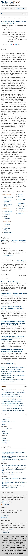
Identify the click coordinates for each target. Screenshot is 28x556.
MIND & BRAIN (4, 426)
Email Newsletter (7, 502)
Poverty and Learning (7, 225)
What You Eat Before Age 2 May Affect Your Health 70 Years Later (13, 453)
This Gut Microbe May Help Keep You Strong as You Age (14, 482)
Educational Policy (7, 229)
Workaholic (21, 197)
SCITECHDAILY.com (11, 363)
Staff (11, 536)
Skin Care (4, 443)
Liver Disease (5, 419)
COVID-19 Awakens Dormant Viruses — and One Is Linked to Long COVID (13, 486)
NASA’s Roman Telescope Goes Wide (12, 408)
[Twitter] (11, 44)
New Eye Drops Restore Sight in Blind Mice (13, 406)
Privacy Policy (5, 538)
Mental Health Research (7, 200)
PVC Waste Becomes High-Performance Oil (13, 392)
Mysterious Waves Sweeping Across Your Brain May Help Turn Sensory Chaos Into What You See (14, 469)
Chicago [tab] (23, 261)
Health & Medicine (7, 194)
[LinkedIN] (16, 44)
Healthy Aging (5, 440)
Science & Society (6, 221)
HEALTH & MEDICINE (5, 417)
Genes (4, 424)
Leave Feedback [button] (7, 530)
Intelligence (7, 214)
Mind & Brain (5, 209)
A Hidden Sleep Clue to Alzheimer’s (11, 401)
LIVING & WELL (4, 435)
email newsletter (20, 9)
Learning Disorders (7, 429)
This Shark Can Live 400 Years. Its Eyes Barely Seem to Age (14, 479)
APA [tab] (18, 261)
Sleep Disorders (8, 211)
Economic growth (22, 206)
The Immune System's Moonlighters (11, 282)
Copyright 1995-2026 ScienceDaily (11, 540)
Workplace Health (8, 197)
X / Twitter (5, 517)
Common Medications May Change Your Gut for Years (14, 460)
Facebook (5, 515)
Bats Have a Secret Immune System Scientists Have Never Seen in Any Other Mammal (13, 368)
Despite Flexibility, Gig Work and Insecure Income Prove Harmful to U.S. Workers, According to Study (12, 338)
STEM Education (8, 232)
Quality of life (21, 208)
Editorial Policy (14, 538)
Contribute (17, 536)
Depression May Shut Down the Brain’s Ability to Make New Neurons (14, 456)
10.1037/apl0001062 (8, 255)
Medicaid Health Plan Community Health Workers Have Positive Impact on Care (12, 350)
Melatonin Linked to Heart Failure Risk (12, 397)
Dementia (4, 431)
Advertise (23, 536)
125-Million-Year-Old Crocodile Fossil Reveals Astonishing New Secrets (13, 376)
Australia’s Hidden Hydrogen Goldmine (12, 399)
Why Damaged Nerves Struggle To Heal (12, 403)
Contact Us (6, 532)
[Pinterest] (14, 44)
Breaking (3, 386)
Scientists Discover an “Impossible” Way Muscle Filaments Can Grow (13, 372)
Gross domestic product (22, 200)
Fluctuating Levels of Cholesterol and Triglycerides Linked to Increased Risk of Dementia (12, 308)
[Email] (18, 44)
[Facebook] (9, 44)
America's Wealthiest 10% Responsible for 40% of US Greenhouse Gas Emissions (14, 294)
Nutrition (4, 438)
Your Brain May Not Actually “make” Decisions (14, 465)
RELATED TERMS (19, 191)
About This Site (5, 536)
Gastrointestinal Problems (8, 205)
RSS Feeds (6, 504)
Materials (3, 240)
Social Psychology (7, 217)
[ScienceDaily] (10, 2)
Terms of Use (23, 538)
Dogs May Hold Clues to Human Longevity (13, 390)
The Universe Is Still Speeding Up (10, 394)
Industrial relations (22, 211)
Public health (21, 203)
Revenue (20, 194)
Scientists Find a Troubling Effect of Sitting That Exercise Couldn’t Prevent (13, 380)
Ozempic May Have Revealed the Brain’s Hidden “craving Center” (12, 473)
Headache (20, 213)
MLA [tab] (13, 261)
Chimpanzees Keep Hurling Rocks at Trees (13, 410)
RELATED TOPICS (6, 191)
